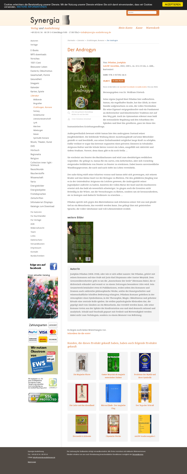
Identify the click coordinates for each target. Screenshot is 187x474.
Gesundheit (36, 79)
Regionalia (36, 154)
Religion (35, 158)
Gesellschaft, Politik (40, 75)
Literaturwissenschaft (42, 119)
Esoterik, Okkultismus (41, 71)
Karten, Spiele (37, 91)
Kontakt (34, 252)
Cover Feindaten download (81, 119)
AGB (32, 224)
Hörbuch (35, 150)
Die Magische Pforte (82, 374)
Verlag (34, 28)
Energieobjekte (38, 190)
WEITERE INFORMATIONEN (32, 7)
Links (33, 236)
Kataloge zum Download (42, 206)
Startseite (71, 40)
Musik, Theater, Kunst (41, 142)
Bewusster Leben (39, 67)
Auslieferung (51, 28)
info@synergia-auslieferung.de (96, 32)
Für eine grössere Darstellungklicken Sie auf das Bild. (82, 113)
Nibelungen (38, 130)
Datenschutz (36, 240)
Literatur (35, 95)
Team (33, 232)
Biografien (37, 103)
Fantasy (36, 111)
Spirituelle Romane (41, 138)
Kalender (35, 87)
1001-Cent (36, 62)
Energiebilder (37, 185)
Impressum (36, 248)
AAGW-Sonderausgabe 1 (145, 436)
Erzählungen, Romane (42, 107)
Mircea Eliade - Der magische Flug (113, 406)
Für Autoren (36, 212)
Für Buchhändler (38, 216)
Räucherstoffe (37, 173)
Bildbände (37, 99)
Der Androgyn (112, 40)
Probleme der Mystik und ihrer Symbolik (145, 376)
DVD (33, 146)
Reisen (36, 134)
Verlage (34, 44)
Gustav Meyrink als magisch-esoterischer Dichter (113, 376)
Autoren (34, 41)
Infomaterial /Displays (42, 202)
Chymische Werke (113, 436)
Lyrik (35, 123)
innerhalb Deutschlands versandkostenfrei (133, 87)
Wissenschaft (37, 177)
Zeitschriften (37, 198)
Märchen (37, 126)
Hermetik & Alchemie (82, 436)
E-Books (34, 50)
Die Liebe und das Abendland (82, 405)
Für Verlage (36, 220)
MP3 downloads (38, 54)
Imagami (35, 83)
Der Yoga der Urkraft (145, 405)
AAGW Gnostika (111, 66)
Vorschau (35, 58)
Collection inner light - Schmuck (42, 164)
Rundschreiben (37, 256)
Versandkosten (37, 244)
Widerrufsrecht (37, 228)
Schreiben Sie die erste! (78, 333)
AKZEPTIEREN (173, 4)
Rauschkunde (37, 169)
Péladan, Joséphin (117, 62)
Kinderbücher (38, 115)
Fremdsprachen (38, 194)
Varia (33, 181)
